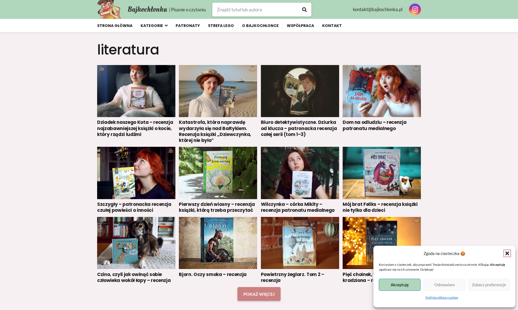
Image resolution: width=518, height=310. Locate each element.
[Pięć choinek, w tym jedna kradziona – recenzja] (382, 243)
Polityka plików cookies (441, 297)
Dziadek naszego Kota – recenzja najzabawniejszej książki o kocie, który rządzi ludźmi (135, 128)
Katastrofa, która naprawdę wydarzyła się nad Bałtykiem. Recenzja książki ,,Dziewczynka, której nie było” (215, 131)
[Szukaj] (304, 9)
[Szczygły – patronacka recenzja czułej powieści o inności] (136, 173)
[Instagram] (415, 9)
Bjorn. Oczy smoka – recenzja (212, 274)
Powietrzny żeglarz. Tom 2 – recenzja (292, 277)
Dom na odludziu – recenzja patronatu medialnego (374, 125)
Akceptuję (400, 284)
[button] (507, 253)
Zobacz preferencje (489, 284)
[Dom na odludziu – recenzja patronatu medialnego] (382, 91)
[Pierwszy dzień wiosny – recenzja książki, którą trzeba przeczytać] (218, 173)
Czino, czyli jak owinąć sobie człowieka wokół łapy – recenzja (134, 277)
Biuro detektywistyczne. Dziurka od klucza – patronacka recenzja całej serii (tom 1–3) (299, 128)
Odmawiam (444, 284)
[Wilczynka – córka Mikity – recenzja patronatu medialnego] (300, 173)
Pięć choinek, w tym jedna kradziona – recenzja (372, 277)
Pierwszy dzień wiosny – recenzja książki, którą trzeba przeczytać (217, 207)
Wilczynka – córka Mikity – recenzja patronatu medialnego (298, 207)
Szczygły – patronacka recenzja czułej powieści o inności (134, 207)
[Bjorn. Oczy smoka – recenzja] (218, 243)
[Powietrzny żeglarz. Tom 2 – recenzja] (300, 243)
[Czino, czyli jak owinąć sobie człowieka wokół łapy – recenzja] (136, 243)
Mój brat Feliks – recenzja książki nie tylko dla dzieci (380, 207)
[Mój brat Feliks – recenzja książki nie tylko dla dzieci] (382, 173)
